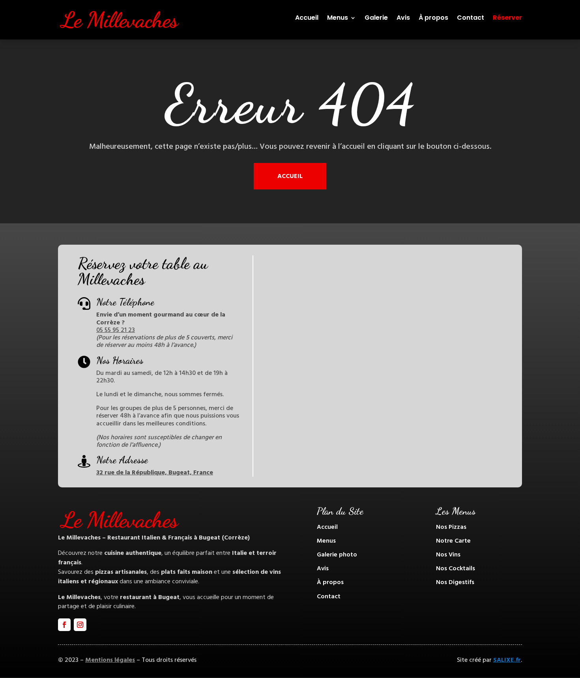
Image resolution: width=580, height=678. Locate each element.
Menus (337, 18)
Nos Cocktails (455, 568)
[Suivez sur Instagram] (80, 624)
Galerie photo (337, 554)
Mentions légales (110, 660)
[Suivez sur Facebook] (64, 624)
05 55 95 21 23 (115, 330)
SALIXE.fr (507, 660)
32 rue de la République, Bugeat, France (154, 472)
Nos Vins (448, 554)
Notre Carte (453, 540)
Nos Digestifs (455, 582)
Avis (403, 18)
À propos (433, 18)
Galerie (376, 18)
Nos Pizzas (451, 527)
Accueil (306, 18)
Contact (470, 18)
